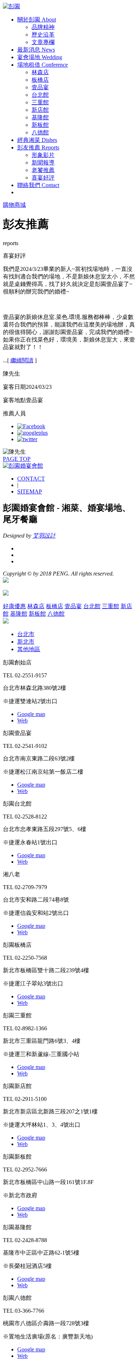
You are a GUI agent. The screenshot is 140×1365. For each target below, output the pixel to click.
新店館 (40, 110)
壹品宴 (40, 87)
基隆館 (40, 117)
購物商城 (14, 205)
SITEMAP (29, 491)
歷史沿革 (43, 35)
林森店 (40, 72)
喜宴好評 (43, 178)
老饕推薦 (43, 170)
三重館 (40, 102)
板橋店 (40, 80)
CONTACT (31, 479)
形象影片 (43, 155)
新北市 (25, 642)
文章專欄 (43, 42)
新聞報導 (43, 162)
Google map (31, 714)
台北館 (40, 95)
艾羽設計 (44, 536)
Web (22, 720)
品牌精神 (43, 27)
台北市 (25, 634)
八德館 (40, 132)
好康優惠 (14, 606)
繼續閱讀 (21, 360)
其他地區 (28, 649)
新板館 (40, 125)
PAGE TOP (17, 459)
